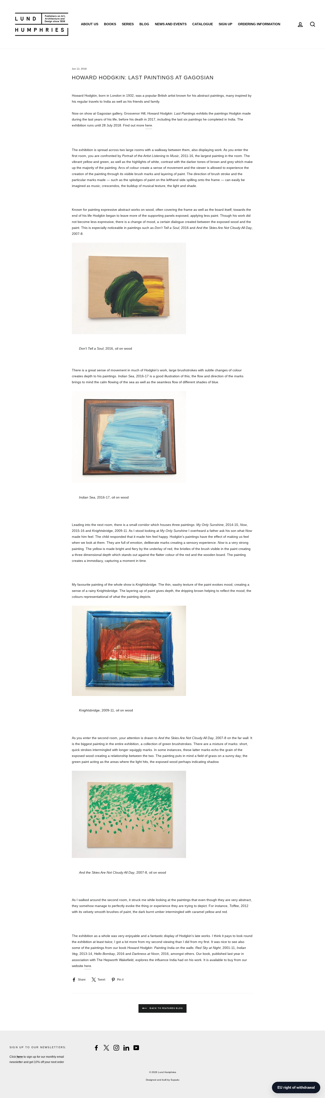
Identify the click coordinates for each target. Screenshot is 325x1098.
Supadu (175, 1079)
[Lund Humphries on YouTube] (136, 1048)
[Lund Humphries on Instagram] (116, 1048)
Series (128, 24)
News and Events (171, 24)
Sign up (225, 24)
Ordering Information (259, 24)
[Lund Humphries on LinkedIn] (126, 1048)
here (148, 125)
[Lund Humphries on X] (106, 1048)
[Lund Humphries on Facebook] (96, 1048)
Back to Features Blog (166, 1008)
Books (110, 24)
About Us (89, 24)
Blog (144, 24)
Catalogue (202, 24)
